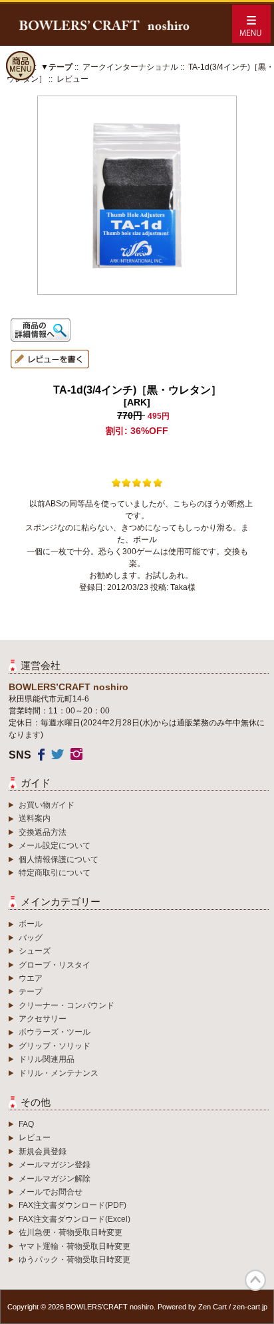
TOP (255, 1280)
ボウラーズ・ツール (54, 1032)
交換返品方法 (43, 832)
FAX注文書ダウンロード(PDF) (72, 1205)
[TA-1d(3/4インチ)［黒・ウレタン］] (137, 292)
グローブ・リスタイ (54, 965)
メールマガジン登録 (54, 1164)
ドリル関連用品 (46, 1059)
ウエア (31, 978)
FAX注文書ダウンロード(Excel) (74, 1219)
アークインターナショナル (130, 67)
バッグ (31, 937)
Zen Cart (212, 1307)
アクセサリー (43, 1018)
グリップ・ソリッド (54, 1046)
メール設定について (54, 845)
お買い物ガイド (46, 805)
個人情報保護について (58, 859)
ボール (31, 923)
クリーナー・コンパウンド (66, 1005)
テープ (31, 991)
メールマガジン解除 (54, 1178)
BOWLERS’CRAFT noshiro (110, 1307)
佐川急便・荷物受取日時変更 (70, 1232)
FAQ (26, 1124)
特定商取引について (54, 872)
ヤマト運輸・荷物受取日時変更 (74, 1246)
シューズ (35, 951)
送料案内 (35, 818)
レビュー (35, 1137)
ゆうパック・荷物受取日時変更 (74, 1259)
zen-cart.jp (250, 1307)
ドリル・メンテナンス (58, 1073)
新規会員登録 (43, 1151)
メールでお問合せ (50, 1192)
